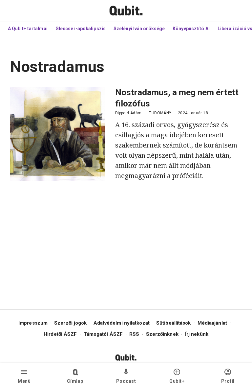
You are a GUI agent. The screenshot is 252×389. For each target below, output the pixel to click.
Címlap (75, 381)
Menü (24, 381)
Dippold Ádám (128, 113)
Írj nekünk (196, 334)
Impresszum (33, 323)
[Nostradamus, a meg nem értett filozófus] (57, 134)
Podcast (126, 381)
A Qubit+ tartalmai (28, 28)
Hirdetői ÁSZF (60, 334)
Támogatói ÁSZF (103, 334)
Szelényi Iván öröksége (139, 28)
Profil (228, 381)
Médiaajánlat (212, 323)
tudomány (160, 113)
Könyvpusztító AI (191, 28)
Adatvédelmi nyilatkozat (122, 323)
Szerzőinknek (162, 334)
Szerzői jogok (70, 323)
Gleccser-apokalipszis (80, 28)
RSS (134, 334)
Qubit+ (176, 381)
